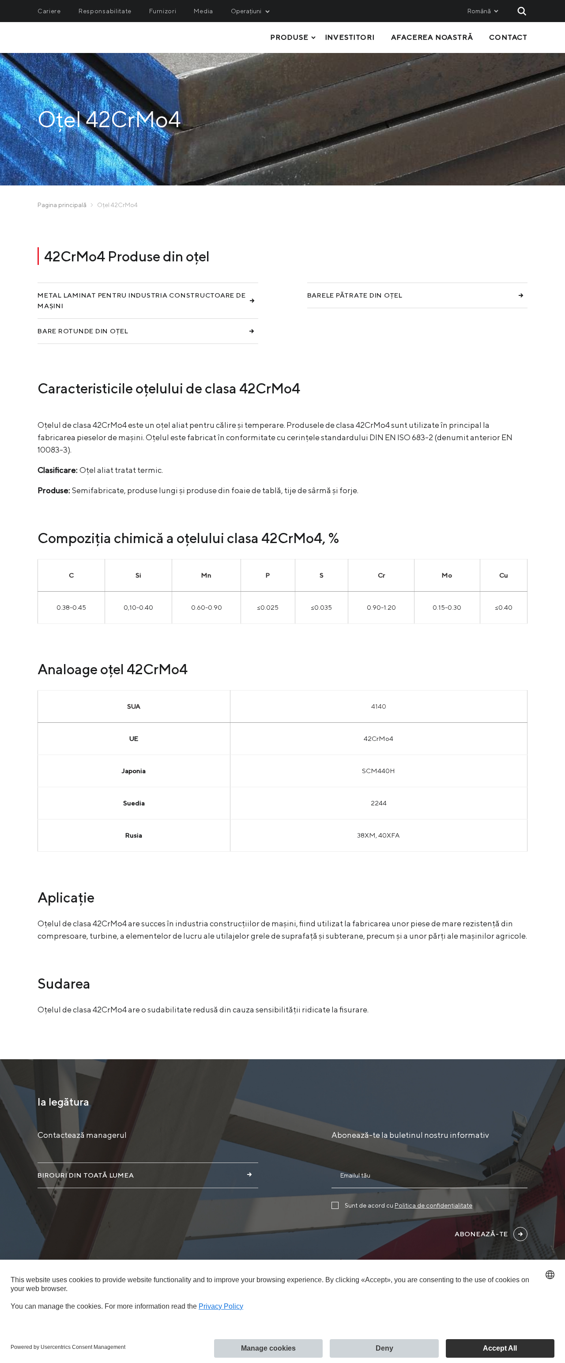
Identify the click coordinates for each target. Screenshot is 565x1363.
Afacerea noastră (432, 37)
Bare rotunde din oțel (83, 331)
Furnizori (162, 11)
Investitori (350, 37)
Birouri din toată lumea (86, 1175)
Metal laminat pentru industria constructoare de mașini (141, 300)
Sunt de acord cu (408, 1205)
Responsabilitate (105, 11)
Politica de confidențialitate (433, 1205)
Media (203, 11)
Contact (508, 37)
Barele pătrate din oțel (355, 295)
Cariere (49, 11)
